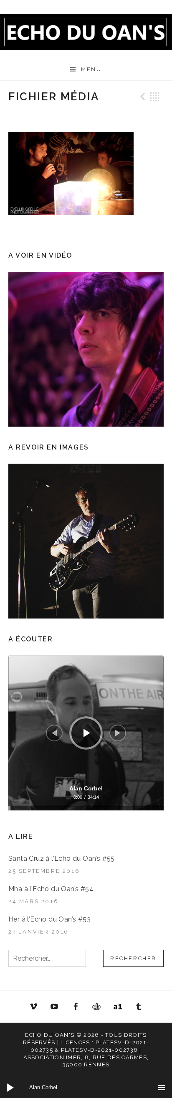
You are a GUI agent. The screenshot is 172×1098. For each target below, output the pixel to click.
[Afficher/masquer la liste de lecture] (161, 1087)
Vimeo (33, 1006)
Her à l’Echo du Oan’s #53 (49, 919)
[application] (86, 733)
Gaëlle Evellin (139, 1008)
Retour (155, 96)
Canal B (99, 1008)
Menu (91, 69)
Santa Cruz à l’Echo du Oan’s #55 (61, 858)
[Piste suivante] (117, 733)
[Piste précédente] (54, 733)
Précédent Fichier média (141, 96)
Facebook (75, 1006)
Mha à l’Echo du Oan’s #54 (51, 889)
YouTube (54, 1006)
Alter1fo (117, 1006)
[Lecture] (86, 733)
